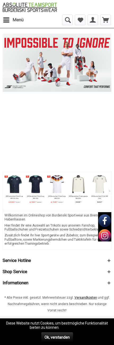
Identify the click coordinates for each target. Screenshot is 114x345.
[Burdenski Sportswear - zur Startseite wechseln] (30, 7)
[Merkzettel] (80, 20)
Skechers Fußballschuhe (57, 63)
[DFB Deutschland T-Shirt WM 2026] (99, 184)
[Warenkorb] (105, 20)
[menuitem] (13, 20)
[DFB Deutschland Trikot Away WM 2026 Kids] (14, 184)
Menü (18, 19)
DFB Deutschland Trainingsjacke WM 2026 (78, 197)
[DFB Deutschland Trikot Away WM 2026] (35, 184)
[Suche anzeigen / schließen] (67, 20)
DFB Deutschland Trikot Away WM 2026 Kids (14, 197)
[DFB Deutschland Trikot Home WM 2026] (57, 184)
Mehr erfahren (72, 327)
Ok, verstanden (57, 337)
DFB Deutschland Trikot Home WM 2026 (57, 197)
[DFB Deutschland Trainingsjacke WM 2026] (78, 184)
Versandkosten (85, 297)
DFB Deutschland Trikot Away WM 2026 (35, 197)
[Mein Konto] (92, 20)
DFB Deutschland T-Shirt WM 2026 (99, 197)
